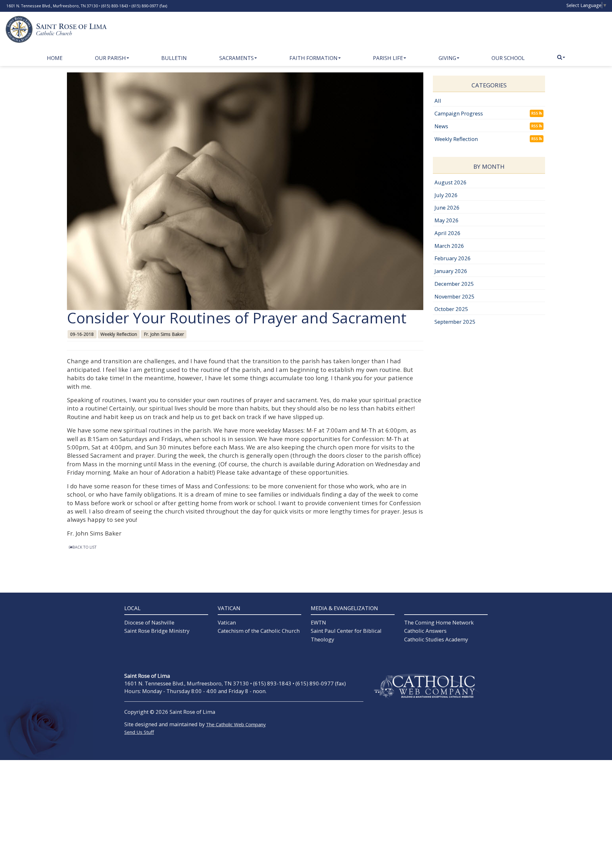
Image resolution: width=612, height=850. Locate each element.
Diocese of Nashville (149, 622)
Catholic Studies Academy (436, 639)
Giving (447, 58)
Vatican (227, 622)
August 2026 (450, 182)
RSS (535, 113)
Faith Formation (313, 58)
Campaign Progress (458, 113)
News (441, 126)
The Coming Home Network (439, 622)
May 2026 (446, 220)
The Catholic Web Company (236, 724)
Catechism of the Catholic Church (259, 630)
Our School (508, 58)
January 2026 (450, 271)
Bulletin (174, 58)
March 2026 (449, 245)
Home (54, 58)
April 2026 (447, 233)
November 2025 (454, 296)
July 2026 (446, 195)
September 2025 (455, 321)
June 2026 (447, 207)
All (437, 100)
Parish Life (388, 58)
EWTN (318, 622)
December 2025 (454, 283)
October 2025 (451, 309)
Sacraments (236, 58)
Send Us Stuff (139, 732)
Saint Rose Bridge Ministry (156, 630)
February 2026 (452, 258)
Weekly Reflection (456, 139)
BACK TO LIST (84, 547)
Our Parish (110, 58)
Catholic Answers (425, 630)
